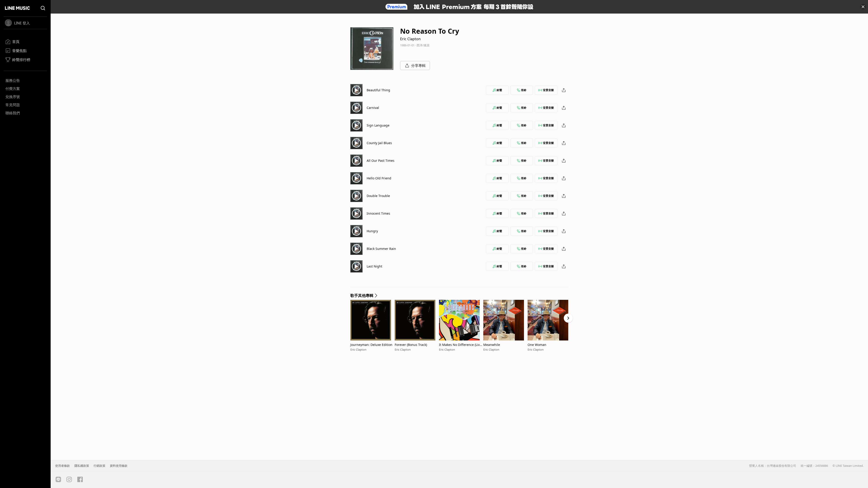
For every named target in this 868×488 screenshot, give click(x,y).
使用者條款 (62, 465)
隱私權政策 (81, 465)
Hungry (372, 231)
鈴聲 (499, 90)
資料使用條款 (118, 465)
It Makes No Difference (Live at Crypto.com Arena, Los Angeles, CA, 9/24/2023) (460, 345)
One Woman (537, 345)
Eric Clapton (410, 38)
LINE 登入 (22, 23)
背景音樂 (548, 90)
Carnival (373, 108)
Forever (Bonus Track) (411, 345)
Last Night (374, 266)
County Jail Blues (379, 143)
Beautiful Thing (378, 90)
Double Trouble (378, 196)
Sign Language (378, 125)
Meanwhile (491, 345)
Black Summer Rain (381, 248)
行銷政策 (99, 465)
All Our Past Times (380, 160)
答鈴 (523, 90)
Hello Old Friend (379, 178)
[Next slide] (568, 318)
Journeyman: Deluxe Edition (371, 345)
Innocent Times (378, 213)
